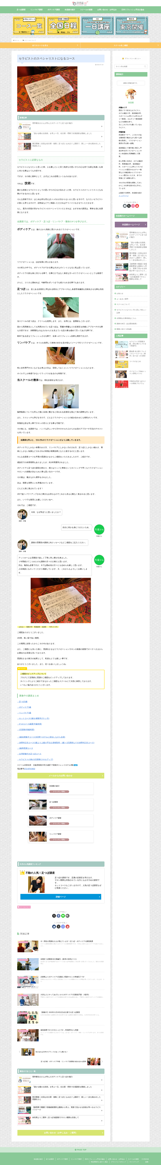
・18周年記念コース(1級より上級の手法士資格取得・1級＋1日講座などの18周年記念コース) (55, 743)
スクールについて (24, 907)
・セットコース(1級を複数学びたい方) (33, 718)
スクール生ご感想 (121, 45)
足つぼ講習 (50, 1159)
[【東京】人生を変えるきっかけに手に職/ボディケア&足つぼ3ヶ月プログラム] (131, 25)
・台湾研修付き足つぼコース (29, 754)
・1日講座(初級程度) (25, 730)
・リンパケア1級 (24, 713)
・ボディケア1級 (24, 707)
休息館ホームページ (131, 224)
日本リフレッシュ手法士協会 (95, 1159)
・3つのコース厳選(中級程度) (29, 724)
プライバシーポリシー (118, 1162)
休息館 (131, 102)
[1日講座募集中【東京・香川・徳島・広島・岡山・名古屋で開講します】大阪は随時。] (97, 25)
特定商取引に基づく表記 (99, 1162)
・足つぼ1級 (22, 702)
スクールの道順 (133, 1159)
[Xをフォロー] (58, 926)
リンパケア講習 (76, 1159)
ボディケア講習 (62, 1159)
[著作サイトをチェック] (54, 926)
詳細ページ (61, 897)
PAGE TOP (81, 1150)
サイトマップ (134, 1162)
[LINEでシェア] (63, 916)
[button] (67, 916)
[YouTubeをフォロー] (67, 926)
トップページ (124, 196)
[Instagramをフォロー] (63, 926)
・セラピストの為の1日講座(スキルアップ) (35, 759)
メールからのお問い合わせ (61, 776)
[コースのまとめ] (29, 25)
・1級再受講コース (25, 748)
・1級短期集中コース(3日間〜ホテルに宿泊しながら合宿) (41, 737)
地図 (75, 765)
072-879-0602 (29, 769)
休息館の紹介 (38, 1159)
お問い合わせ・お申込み (116, 1159)
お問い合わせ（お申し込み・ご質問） (61, 1133)
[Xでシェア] (54, 916)
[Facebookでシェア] (58, 916)
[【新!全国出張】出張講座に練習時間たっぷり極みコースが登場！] (63, 25)
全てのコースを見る (40, 45)
